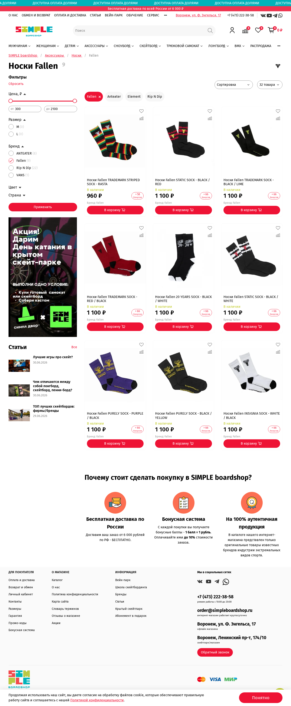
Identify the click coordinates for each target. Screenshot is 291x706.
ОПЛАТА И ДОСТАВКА (70, 15)
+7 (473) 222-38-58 (240, 15)
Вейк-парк (122, 580)
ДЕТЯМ (70, 46)
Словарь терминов (65, 609)
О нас (56, 587)
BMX (238, 46)
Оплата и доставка (22, 580)
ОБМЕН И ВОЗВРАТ (36, 15)
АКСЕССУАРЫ (95, 46)
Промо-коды (18, 623)
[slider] (10, 101)
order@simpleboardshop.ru (224, 610)
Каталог (57, 580)
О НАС (13, 15)
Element (134, 97)
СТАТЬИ (95, 15)
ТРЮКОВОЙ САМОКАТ (183, 46)
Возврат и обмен (21, 587)
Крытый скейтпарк (128, 609)
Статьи (119, 601)
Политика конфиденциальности (75, 594)
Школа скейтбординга (131, 587)
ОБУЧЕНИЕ (134, 15)
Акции (56, 623)
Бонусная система (22, 630)
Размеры (15, 609)
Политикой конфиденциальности (97, 700)
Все (74, 347)
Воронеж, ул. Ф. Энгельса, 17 (198, 15)
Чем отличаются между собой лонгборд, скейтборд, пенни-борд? (52, 386)
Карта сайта (60, 601)
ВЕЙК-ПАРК (113, 15)
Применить (43, 207)
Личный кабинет (21, 594)
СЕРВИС (153, 15)
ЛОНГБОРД (216, 46)
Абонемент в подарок (130, 616)
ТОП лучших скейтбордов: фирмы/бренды (54, 408)
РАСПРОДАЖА (260, 46)
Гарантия (15, 616)
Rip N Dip (154, 97)
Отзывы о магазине (66, 616)
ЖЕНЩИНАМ (46, 46)
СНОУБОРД (122, 46)
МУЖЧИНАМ (18, 46)
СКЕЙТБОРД (148, 46)
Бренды (121, 594)
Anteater (114, 97)
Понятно (260, 697)
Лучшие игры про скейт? (53, 357)
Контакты (15, 601)
